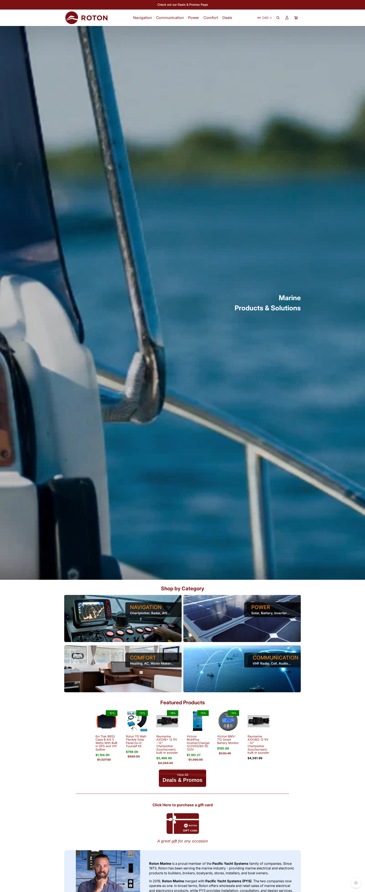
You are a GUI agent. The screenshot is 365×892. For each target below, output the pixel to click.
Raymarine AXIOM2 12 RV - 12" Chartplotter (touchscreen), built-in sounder (258, 744)
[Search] (278, 17)
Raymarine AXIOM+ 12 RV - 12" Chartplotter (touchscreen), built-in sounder (167, 744)
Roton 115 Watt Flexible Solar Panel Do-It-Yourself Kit (136, 741)
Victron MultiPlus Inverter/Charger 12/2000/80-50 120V (198, 743)
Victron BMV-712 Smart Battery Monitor (228, 740)
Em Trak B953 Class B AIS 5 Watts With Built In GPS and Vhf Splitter (106, 743)
